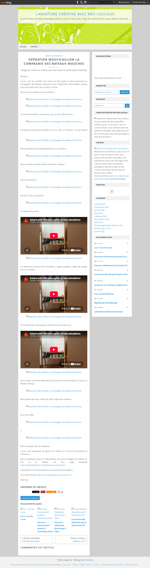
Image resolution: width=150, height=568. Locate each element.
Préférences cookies (131, 565)
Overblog (89, 560)
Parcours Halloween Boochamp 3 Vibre (112, 265)
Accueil (23, 47)
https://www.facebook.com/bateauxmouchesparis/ (43, 465)
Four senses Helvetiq (104, 294)
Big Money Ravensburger (106, 303)
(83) (99, 231)
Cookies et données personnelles (111, 565)
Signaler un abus (86, 565)
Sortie (48, 56)
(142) (100, 216)
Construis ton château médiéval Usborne (113, 285)
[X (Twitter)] (81, 2)
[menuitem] (23, 47)
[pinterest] (85, 2)
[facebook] (77, 2)
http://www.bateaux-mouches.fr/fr (56, 475)
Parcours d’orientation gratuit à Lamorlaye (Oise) (117, 256)
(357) (100, 204)
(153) (98, 213)
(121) (98, 222)
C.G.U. (96, 565)
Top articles (67, 565)
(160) (101, 207)
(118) (108, 225)
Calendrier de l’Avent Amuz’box (108, 311)
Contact (34, 47)
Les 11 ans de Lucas (103, 247)
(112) (102, 228)
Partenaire (57, 56)
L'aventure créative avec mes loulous (75, 14)
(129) (101, 219)
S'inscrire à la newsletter (30, 498)
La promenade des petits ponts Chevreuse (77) (115, 274)
